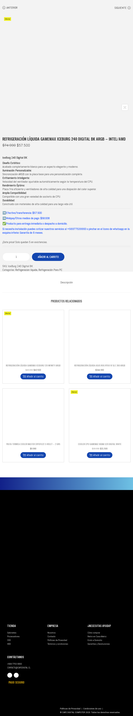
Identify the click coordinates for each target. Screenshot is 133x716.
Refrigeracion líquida (26, 270)
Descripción (66, 282)
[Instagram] (16, 675)
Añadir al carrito (48, 257)
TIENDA (11, 626)
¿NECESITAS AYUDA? (99, 626)
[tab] (66, 282)
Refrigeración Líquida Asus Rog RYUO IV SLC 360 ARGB (99, 365)
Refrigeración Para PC (50, 270)
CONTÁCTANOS (15, 657)
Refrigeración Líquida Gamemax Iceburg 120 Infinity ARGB (33, 365)
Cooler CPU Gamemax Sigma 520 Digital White (99, 444)
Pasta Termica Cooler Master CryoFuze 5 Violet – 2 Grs (33, 444)
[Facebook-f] (9, 675)
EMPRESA (53, 626)
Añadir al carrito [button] (35, 376)
